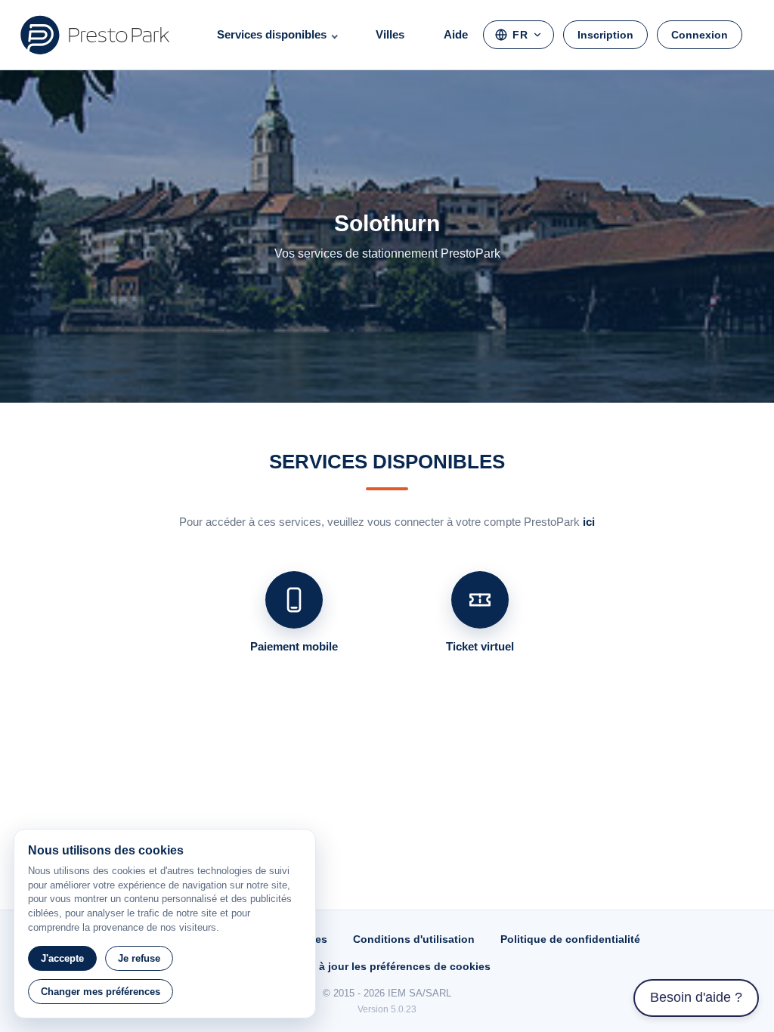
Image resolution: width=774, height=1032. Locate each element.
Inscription (605, 35)
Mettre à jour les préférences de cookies (387, 966)
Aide (456, 34)
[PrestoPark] (95, 34)
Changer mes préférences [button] (100, 991)
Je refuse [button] (139, 958)
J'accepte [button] (62, 958)
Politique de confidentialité (570, 939)
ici (589, 521)
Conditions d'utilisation (414, 939)
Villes (390, 34)
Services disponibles (272, 34)
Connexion (699, 35)
